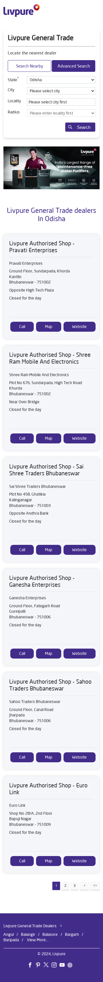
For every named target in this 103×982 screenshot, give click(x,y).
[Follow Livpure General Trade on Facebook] (31, 966)
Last (95, 886)
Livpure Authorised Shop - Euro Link (48, 789)
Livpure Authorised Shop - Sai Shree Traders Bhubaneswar (46, 470)
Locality (14, 100)
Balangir (28, 934)
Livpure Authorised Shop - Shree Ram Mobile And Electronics (50, 358)
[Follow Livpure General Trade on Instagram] (56, 966)
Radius (14, 112)
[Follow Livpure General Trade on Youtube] (64, 966)
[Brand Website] (72, 966)
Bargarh (72, 934)
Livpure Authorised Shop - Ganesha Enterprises (42, 581)
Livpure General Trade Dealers (30, 925)
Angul (8, 934)
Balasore (50, 934)
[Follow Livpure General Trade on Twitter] (47, 966)
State (13, 79)
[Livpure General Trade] (21, 10)
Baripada (11, 940)
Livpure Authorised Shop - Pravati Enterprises (42, 247)
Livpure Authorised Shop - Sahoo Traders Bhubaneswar (50, 685)
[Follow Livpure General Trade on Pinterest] (39, 966)
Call (22, 326)
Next (84, 886)
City (11, 89)
